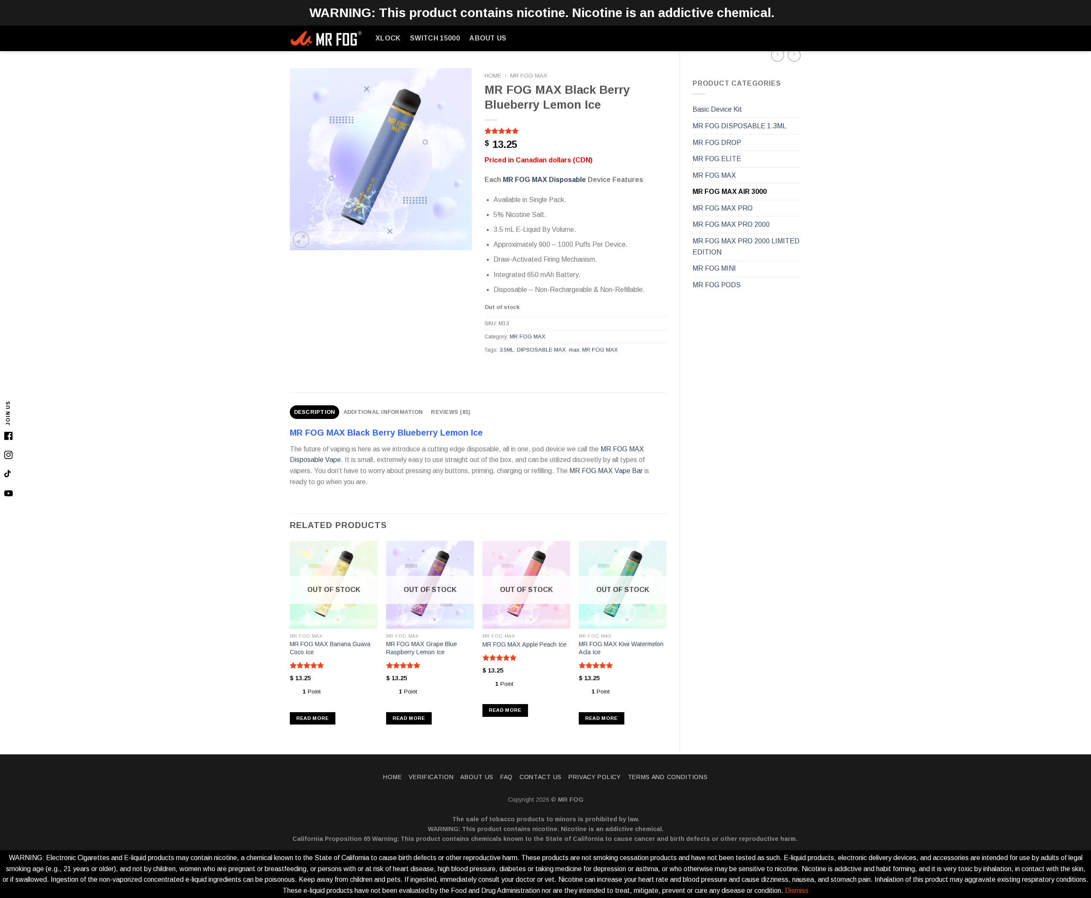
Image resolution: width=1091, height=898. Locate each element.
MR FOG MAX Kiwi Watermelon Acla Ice (621, 648)
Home (493, 75)
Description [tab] (314, 412)
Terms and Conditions (668, 777)
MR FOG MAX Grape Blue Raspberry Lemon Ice (421, 648)
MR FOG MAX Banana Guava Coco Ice (330, 648)
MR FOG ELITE (717, 158)
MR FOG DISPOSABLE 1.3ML (739, 126)
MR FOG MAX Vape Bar (606, 470)
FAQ (506, 777)
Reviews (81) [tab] (450, 412)
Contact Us (541, 777)
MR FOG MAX (714, 175)
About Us (488, 38)
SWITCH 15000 (435, 38)
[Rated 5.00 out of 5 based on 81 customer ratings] (576, 130)
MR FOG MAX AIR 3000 (730, 191)
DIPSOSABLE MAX (541, 349)
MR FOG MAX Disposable (544, 179)
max (574, 349)
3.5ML (506, 349)
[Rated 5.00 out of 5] (307, 665)
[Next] (666, 640)
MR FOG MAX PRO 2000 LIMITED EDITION (746, 246)
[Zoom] (301, 239)
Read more (312, 718)
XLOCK (388, 38)
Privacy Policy (595, 777)
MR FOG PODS (717, 285)
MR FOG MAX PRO (723, 208)
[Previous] (290, 640)
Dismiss (796, 890)
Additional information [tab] (383, 412)
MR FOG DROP (717, 142)
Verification (431, 777)
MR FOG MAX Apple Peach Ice (524, 644)
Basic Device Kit (717, 109)
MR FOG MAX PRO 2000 (731, 224)
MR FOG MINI (714, 268)
